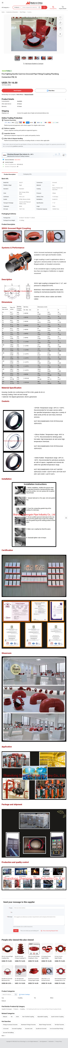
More (3, 1035)
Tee (35, 998)
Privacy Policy (58, 1041)
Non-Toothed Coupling (28, 1016)
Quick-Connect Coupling (57, 1016)
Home (3, 12)
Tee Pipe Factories (59, 1024)
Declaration (51, 1041)
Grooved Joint (28, 1028)
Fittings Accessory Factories (10, 1024)
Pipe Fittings (22, 12)
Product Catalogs (25, 994)
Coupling (29, 12)
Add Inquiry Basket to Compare (34, 63)
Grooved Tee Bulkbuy (8, 1032)
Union (17, 1016)
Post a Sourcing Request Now (49, 930)
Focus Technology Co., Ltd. (23, 1041)
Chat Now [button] (51, 90)
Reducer (4, 1001)
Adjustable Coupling (42, 1016)
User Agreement (43, 1041)
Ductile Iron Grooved (41, 1028)
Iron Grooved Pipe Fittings (56, 1028)
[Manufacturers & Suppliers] (34, 2)
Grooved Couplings (17, 1028)
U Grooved (5, 1028)
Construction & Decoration (12, 12)
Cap (3, 998)
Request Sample (29, 94)
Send (16, 930)
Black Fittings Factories (45, 1024)
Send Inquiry (17, 90)
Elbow (51, 998)
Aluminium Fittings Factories (28, 1024)
